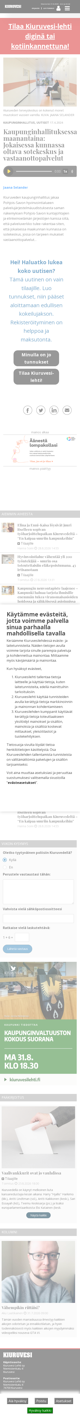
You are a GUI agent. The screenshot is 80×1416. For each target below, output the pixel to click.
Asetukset (63, 1401)
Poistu (41, 1401)
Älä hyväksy (17, 1401)
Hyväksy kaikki (40, 1410)
